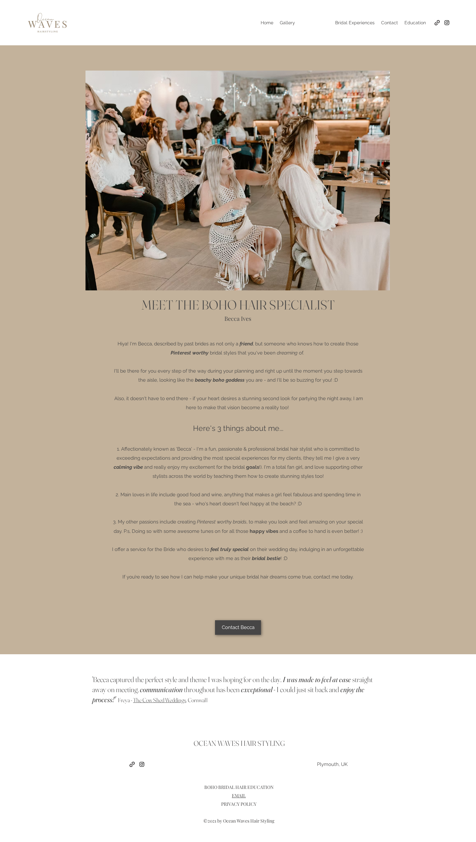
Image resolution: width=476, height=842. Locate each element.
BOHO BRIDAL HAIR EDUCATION (239, 787)
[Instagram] (447, 22)
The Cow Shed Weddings (159, 700)
